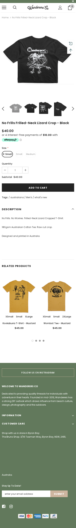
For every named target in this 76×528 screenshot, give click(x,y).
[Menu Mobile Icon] (4, 7)
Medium (30, 154)
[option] (38, 59)
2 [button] (36, 341)
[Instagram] (10, 506)
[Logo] (38, 7)
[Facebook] (3, 506)
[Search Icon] (15, 7)
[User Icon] (60, 8)
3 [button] (40, 341)
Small (19, 154)
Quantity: (7, 163)
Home (5, 17)
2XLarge (66, 316)
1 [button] (32, 341)
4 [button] (43, 341)
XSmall (9, 316)
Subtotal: (7, 177)
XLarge (29, 316)
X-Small (7, 154)
